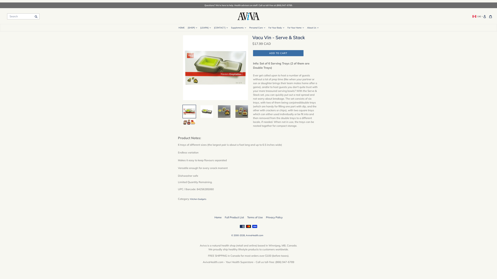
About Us (311, 27)
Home (218, 217)
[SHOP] (191, 27)
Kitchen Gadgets (198, 199)
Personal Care (256, 27)
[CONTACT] (219, 27)
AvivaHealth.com (254, 235)
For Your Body (275, 27)
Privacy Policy (274, 217)
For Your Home (294, 27)
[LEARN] (204, 27)
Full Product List (234, 217)
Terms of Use (255, 217)
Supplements (237, 27)
